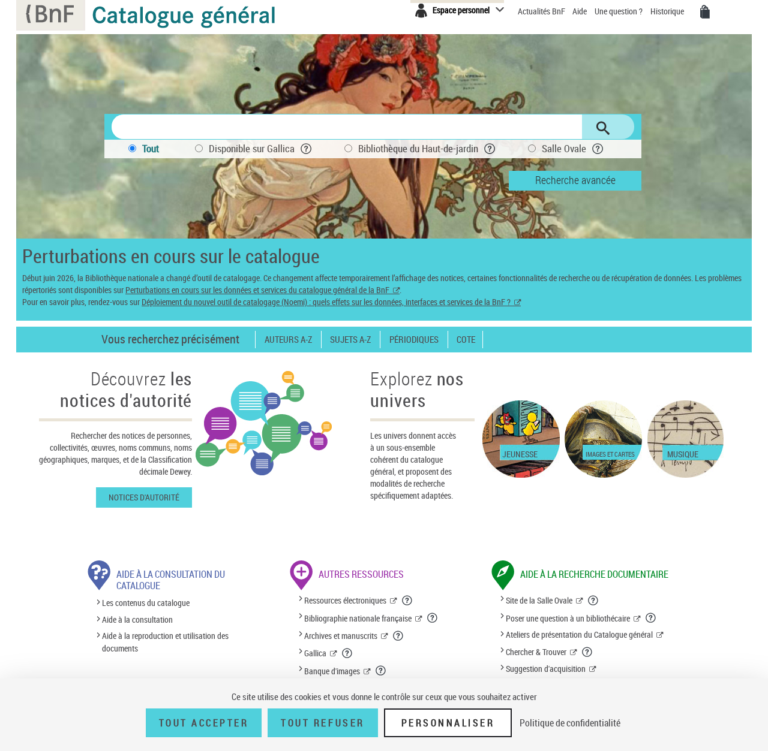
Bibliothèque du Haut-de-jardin (418, 148)
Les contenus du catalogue (146, 603)
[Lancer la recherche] (603, 128)
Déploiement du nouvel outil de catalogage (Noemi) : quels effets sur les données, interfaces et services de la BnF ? (326, 301)
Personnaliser (448, 722)
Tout (150, 148)
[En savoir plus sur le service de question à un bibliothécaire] (651, 618)
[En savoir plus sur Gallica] (347, 653)
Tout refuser (322, 722)
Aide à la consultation (137, 619)
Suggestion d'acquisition (546, 668)
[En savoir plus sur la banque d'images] (381, 670)
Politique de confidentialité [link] (570, 722)
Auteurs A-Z (288, 339)
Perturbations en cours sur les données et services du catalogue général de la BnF (257, 289)
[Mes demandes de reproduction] (705, 12)
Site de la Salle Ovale (539, 600)
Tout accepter (204, 722)
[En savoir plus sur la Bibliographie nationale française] (432, 618)
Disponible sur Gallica (252, 148)
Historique (668, 11)
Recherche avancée (575, 180)
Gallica (315, 653)
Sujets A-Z (350, 339)
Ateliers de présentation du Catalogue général (579, 634)
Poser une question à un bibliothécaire (568, 618)
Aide (580, 11)
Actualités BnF (542, 11)
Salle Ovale (564, 148)
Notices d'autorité (144, 497)
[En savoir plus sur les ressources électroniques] (407, 600)
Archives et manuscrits (340, 635)
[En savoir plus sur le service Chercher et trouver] (587, 652)
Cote (466, 339)
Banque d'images (332, 671)
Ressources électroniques (345, 600)
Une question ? (619, 11)
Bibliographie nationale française (358, 618)
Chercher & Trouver (536, 651)
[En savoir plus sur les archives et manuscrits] (398, 636)
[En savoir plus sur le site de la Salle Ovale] (593, 600)
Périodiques (414, 339)
